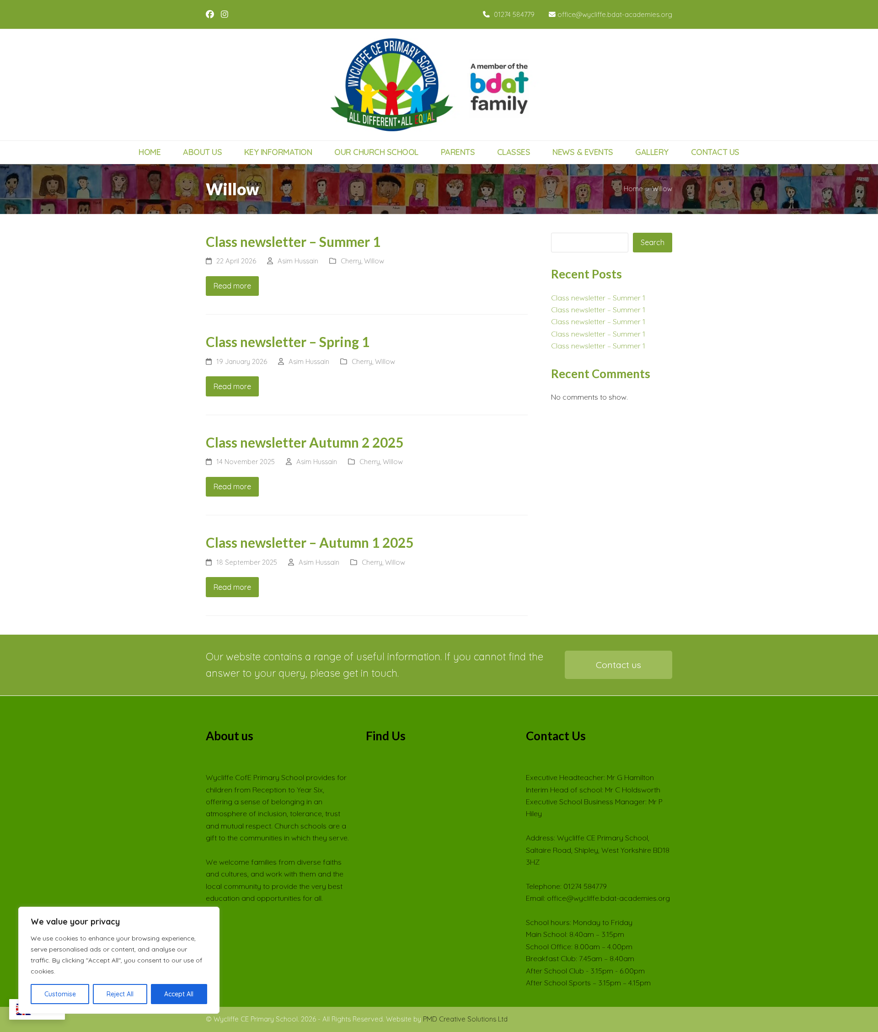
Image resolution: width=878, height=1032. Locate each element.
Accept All (178, 994)
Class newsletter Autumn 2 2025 (304, 442)
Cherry (351, 261)
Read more (232, 285)
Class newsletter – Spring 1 (287, 342)
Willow (374, 261)
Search (652, 242)
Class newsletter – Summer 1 (293, 242)
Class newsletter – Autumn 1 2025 (309, 543)
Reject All (120, 994)
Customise (60, 994)
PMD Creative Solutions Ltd (465, 1019)
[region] (119, 960)
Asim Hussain (298, 261)
